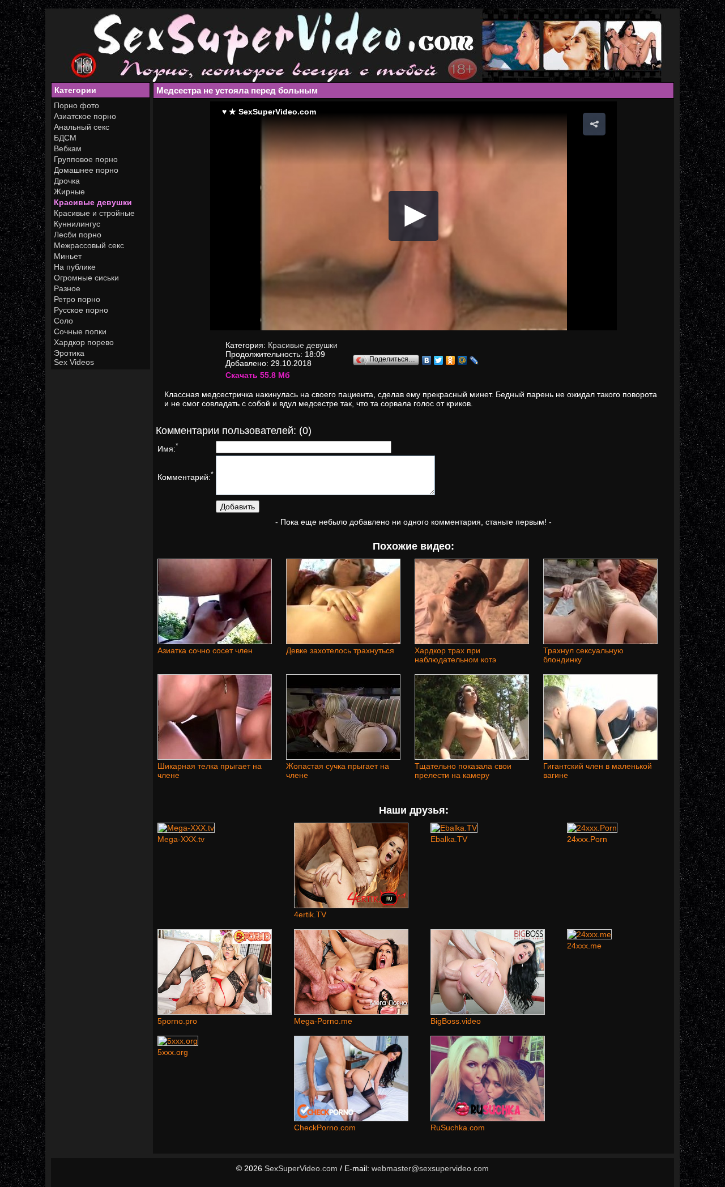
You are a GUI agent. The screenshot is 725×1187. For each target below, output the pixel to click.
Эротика (69, 353)
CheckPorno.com (325, 1127)
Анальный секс (81, 126)
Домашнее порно (86, 170)
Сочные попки (80, 331)
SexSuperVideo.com (301, 1168)
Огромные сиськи (86, 277)
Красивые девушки (93, 202)
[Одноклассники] (451, 360)
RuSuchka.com (457, 1127)
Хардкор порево (84, 342)
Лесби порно (77, 234)
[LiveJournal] (474, 360)
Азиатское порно (85, 116)
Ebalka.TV (448, 839)
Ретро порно (77, 299)
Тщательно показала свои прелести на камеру (463, 770)
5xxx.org (172, 1052)
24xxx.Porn (587, 839)
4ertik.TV (310, 914)
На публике (75, 266)
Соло (63, 320)
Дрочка (67, 180)
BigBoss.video (455, 1021)
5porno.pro (177, 1021)
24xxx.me (584, 945)
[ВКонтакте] (427, 360)
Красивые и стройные (94, 213)
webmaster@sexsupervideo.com (430, 1168)
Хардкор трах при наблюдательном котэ (455, 655)
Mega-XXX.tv (180, 839)
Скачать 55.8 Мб (257, 375)
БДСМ (65, 137)
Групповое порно (86, 159)
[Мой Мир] (462, 360)
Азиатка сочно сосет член (205, 650)
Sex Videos (74, 362)
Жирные (69, 191)
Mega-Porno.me (323, 1021)
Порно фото (76, 105)
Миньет (68, 256)
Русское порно (81, 309)
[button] (594, 124)
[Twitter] (439, 360)
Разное (67, 288)
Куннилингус (77, 223)
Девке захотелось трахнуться (340, 650)
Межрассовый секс (89, 245)
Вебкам (68, 148)
